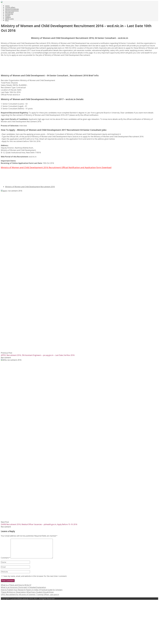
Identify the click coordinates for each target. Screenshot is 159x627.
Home (7, 6)
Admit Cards (9, 19)
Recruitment (9, 12)
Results (7, 15)
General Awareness (12, 11)
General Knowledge (12, 9)
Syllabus (8, 17)
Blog (6, 20)
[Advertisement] (11, 66)
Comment (5, 558)
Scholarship (9, 14)
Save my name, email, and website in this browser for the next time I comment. (35, 576)
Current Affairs (10, 7)
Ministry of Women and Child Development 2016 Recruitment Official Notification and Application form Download (56, 167)
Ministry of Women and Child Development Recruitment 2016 (30, 186)
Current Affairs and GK (19, 598)
